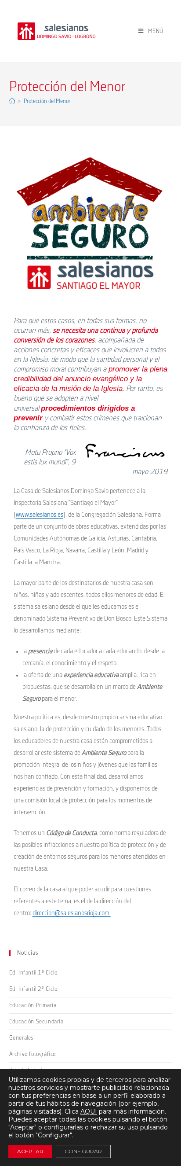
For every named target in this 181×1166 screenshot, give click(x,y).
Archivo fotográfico (32, 1054)
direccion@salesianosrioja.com (72, 913)
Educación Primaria (33, 1005)
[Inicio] (12, 101)
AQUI (88, 1111)
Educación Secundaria (36, 1021)
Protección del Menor (47, 101)
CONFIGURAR (83, 1151)
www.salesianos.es (39, 515)
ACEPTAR (30, 1151)
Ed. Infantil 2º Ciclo (33, 989)
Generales (21, 1038)
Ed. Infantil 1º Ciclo (33, 972)
